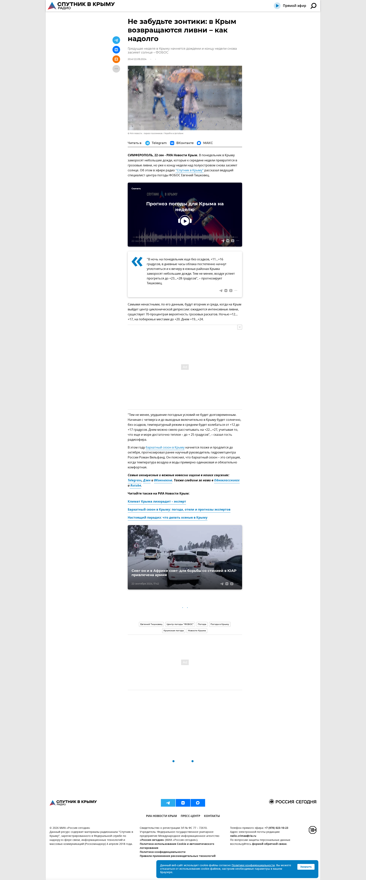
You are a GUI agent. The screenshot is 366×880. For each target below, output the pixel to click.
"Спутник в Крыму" (190, 170)
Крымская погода (174, 630)
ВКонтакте (163, 480)
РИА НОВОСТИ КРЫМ (161, 816)
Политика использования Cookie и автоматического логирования (177, 846)
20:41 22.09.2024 (137, 59)
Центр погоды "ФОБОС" (180, 624)
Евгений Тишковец (151, 624)
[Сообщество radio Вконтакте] (183, 803)
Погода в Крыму (219, 624)
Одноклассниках (227, 480)
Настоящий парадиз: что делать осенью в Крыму (167, 517)
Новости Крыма (197, 630)
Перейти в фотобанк (173, 133)
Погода (202, 624)
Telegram (134, 480)
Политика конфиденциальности (162, 852)
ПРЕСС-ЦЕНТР (190, 816)
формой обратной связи (269, 844)
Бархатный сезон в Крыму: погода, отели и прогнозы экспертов (179, 509)
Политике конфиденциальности (253, 865)
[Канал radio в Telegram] (168, 803)
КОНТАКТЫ (212, 816)
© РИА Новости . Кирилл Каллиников (145, 133)
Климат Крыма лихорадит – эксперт (157, 501)
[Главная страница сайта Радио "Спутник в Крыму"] (81, 5)
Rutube (135, 485)
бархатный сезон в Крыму (165, 447)
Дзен (147, 480)
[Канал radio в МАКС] (198, 803)
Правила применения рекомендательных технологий (178, 856)
